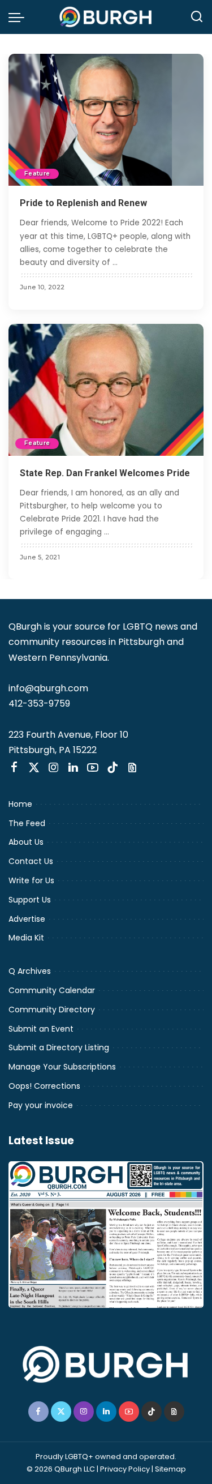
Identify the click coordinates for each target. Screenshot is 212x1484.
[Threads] (132, 768)
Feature (37, 173)
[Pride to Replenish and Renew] (106, 120)
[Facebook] (14, 768)
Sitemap (170, 1469)
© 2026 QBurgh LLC (61, 1469)
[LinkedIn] (73, 768)
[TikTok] (112, 768)
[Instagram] (53, 768)
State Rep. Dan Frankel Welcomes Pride (105, 473)
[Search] (197, 17)
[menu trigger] (19, 17)
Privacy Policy (125, 1469)
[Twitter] (34, 768)
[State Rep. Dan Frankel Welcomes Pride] (106, 390)
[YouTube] (92, 768)
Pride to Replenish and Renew (83, 203)
